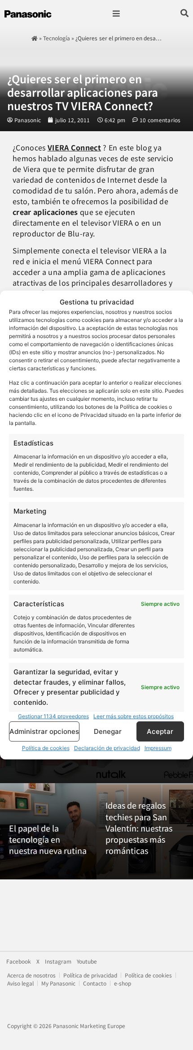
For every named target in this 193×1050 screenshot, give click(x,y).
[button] (116, 14)
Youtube (87, 961)
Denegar (108, 731)
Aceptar (160, 731)
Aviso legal (20, 983)
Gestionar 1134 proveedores (53, 716)
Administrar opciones (44, 731)
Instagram (58, 961)
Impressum (158, 748)
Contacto (94, 983)
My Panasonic (58, 983)
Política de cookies (46, 748)
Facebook (18, 961)
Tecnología (56, 38)
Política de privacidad (90, 975)
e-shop (122, 983)
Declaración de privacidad (107, 748)
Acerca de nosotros (31, 975)
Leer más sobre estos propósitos (133, 716)
